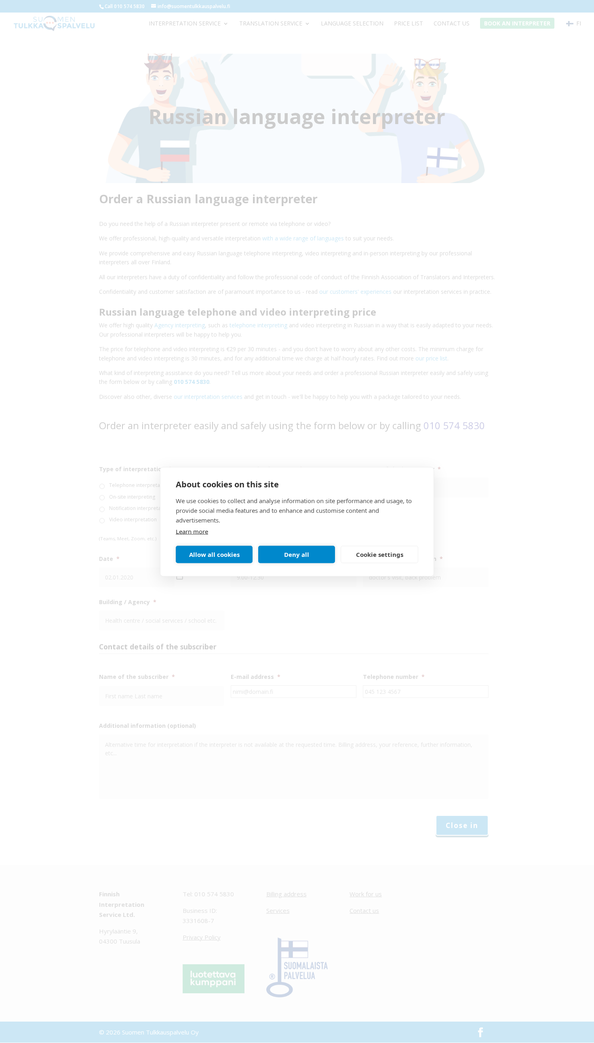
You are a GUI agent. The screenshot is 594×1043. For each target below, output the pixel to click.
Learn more (192, 531)
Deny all (296, 554)
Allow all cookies (214, 554)
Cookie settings (379, 554)
